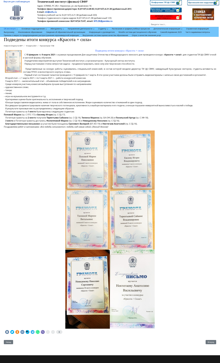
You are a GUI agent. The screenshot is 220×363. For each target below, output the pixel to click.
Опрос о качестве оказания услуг (146, 35)
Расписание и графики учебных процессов (131, 28)
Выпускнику (9, 32)
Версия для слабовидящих (17, 1)
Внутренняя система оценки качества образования (105, 35)
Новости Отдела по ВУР (13, 46)
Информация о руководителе (102, 32)
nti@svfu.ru (51, 12)
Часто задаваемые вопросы (197, 32)
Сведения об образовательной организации (65, 32)
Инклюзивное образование (30, 32)
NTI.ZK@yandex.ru (103, 21)
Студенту (102, 28)
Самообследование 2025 (171, 32)
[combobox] (165, 24)
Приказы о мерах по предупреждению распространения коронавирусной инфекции (41, 35)
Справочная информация (197, 28)
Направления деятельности (80, 28)
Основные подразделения (33, 28)
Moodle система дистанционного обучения (137, 32)
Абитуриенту (56, 28)
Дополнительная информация (167, 28)
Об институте (10, 28)
